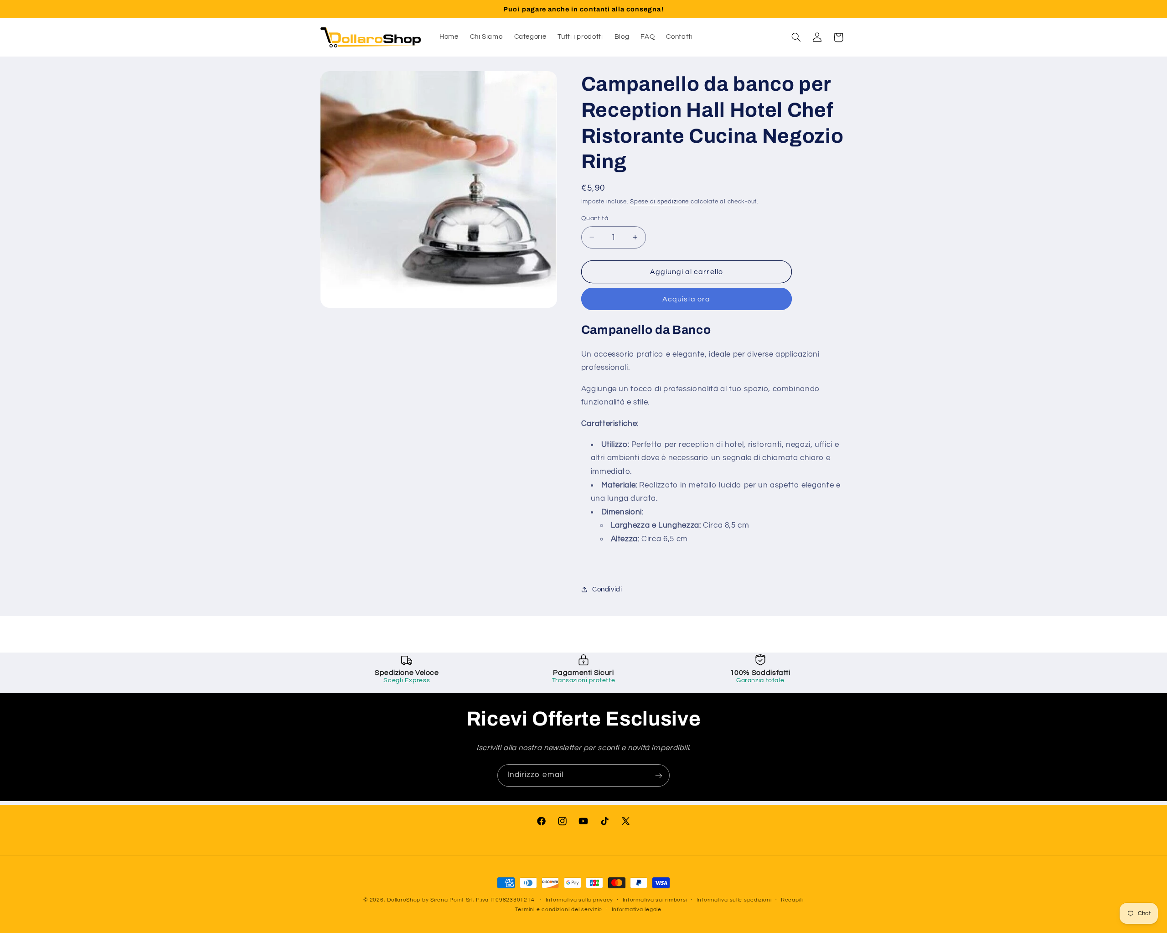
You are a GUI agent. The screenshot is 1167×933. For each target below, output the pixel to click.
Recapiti (792, 900)
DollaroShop (403, 899)
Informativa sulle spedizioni (734, 900)
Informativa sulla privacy (579, 900)
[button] (795, 37)
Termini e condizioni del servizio (558, 909)
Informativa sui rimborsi (655, 900)
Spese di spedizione (659, 201)
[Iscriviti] (658, 775)
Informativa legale (636, 909)
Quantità (594, 218)
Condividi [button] (607, 589)
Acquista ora (686, 298)
